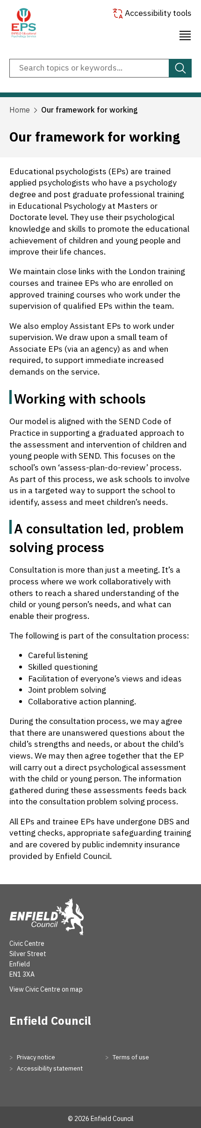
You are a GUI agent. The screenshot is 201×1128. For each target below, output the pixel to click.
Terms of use (130, 1057)
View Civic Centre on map (46, 989)
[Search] (180, 68)
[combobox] (100, 68)
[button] (185, 34)
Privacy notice (35, 1057)
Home (19, 109)
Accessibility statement (49, 1068)
